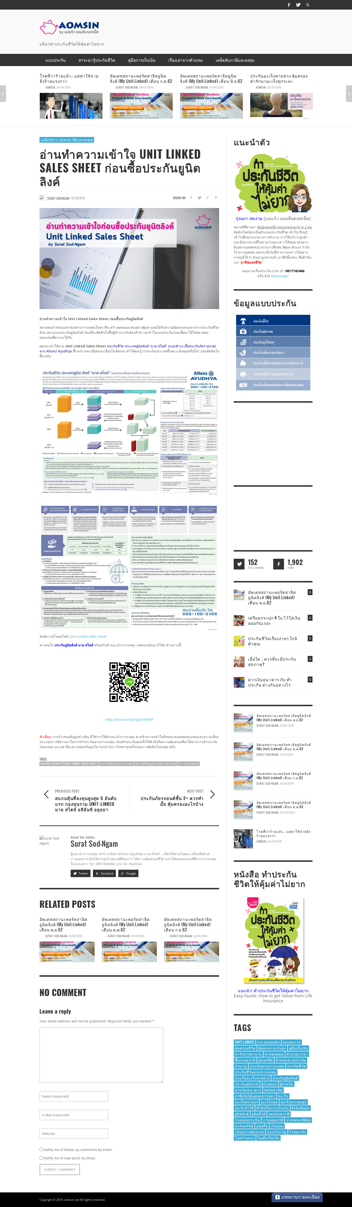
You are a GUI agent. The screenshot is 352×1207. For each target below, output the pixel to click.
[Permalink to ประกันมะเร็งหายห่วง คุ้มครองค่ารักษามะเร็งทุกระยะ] (211, 106)
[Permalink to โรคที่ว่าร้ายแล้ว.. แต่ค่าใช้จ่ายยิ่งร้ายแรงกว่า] (243, 838)
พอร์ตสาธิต (273, 1089)
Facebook (107, 873)
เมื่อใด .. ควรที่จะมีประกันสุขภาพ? (272, 661)
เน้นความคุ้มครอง (249, 1131)
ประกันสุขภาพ (246, 1083)
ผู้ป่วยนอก (269, 1083)
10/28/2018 (78, 197)
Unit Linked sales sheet (88, 636)
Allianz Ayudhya (51, 764)
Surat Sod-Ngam (56, 87)
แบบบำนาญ (276, 1131)
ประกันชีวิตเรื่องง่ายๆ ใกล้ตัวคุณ (272, 641)
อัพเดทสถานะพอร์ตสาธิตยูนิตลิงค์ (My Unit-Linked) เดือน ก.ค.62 (71, 78)
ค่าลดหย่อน (274, 1053)
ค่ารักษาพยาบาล (248, 1053)
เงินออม (277, 1125)
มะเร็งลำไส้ (244, 1107)
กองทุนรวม (292, 1041)
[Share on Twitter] (199, 197)
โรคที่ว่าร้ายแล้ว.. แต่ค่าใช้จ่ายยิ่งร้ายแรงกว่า (283, 833)
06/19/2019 (204, 87)
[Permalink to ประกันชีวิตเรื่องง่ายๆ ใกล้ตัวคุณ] (239, 640)
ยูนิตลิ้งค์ (259, 1113)
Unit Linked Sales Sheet (81, 764)
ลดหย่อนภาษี (279, 1113)
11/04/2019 (137, 936)
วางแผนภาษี (273, 1119)
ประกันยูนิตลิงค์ (188, 764)
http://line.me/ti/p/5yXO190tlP (129, 719)
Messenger (280, 276)
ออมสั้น (262, 1125)
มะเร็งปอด (269, 1101)
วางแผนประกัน (247, 1119)
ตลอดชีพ (265, 1059)
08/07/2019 (76, 87)
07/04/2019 (146, 87)
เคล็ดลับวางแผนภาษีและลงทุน (67, 139)
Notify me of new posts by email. (70, 1158)
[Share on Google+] (207, 197)
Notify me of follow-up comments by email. (78, 1149)
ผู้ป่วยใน (286, 1083)
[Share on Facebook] (191, 197)
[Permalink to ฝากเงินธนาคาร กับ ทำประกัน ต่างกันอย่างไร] (239, 682)
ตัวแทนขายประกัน (291, 1059)
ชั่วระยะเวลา (297, 1053)
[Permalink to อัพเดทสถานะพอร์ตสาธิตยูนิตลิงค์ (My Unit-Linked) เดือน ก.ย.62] (191, 952)
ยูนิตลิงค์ (242, 1113)
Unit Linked (244, 1041)
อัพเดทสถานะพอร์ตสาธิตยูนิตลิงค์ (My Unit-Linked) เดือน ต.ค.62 (126, 924)
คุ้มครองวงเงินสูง (272, 1047)
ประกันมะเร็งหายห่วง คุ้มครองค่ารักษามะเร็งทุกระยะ (209, 78)
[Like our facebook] (278, 564)
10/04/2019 (200, 936)
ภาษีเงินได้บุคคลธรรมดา (255, 1095)
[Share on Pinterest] (216, 197)
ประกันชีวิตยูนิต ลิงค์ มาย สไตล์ (155, 764)
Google (131, 873)
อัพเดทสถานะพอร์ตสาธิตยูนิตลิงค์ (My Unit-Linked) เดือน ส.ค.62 (283, 804)
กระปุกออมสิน (268, 1041)
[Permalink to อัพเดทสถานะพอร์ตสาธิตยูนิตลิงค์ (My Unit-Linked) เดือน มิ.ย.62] (141, 106)
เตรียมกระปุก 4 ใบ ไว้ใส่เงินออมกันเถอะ (274, 620)
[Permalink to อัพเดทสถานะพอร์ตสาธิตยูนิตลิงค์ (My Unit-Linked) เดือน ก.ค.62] (71, 106)
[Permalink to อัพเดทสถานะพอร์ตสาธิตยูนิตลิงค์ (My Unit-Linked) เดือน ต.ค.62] (129, 952)
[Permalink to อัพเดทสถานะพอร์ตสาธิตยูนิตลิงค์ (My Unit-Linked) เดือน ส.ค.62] (243, 809)
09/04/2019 (287, 812)
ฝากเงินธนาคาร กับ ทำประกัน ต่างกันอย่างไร (270, 682)
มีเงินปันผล (301, 1107)
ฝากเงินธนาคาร (248, 1089)
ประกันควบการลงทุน (267, 1065)
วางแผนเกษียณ (298, 1119)
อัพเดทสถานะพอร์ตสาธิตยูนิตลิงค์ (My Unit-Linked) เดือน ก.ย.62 (188, 924)
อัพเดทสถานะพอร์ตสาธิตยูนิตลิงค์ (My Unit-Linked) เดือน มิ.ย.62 (141, 78)
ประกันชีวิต (296, 1065)
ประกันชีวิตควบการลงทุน (116, 764)
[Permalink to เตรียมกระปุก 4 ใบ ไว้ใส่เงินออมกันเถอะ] (239, 620)
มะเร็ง (283, 1095)
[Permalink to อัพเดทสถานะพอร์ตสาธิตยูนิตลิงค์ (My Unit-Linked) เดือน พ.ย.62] (281, 106)
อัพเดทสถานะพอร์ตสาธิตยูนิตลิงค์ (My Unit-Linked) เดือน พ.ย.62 (281, 78)
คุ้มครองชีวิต (245, 1047)
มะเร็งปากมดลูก (294, 1101)
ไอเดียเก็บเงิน (268, 1137)
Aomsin (191, 87)
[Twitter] (297, 5)
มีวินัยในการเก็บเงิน (272, 1107)
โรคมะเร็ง (297, 1131)
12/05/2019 (286, 87)
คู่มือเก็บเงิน (298, 1047)
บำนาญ (241, 1065)
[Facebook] (288, 5)
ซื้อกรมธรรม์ (245, 1059)
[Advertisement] (225, 27)
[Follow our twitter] (239, 564)
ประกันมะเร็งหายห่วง (252, 1077)
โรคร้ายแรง (245, 1137)
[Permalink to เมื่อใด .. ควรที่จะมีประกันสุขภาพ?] (239, 661)
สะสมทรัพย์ (244, 1125)
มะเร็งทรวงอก (246, 1101)
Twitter (83, 873)
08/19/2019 (275, 841)
